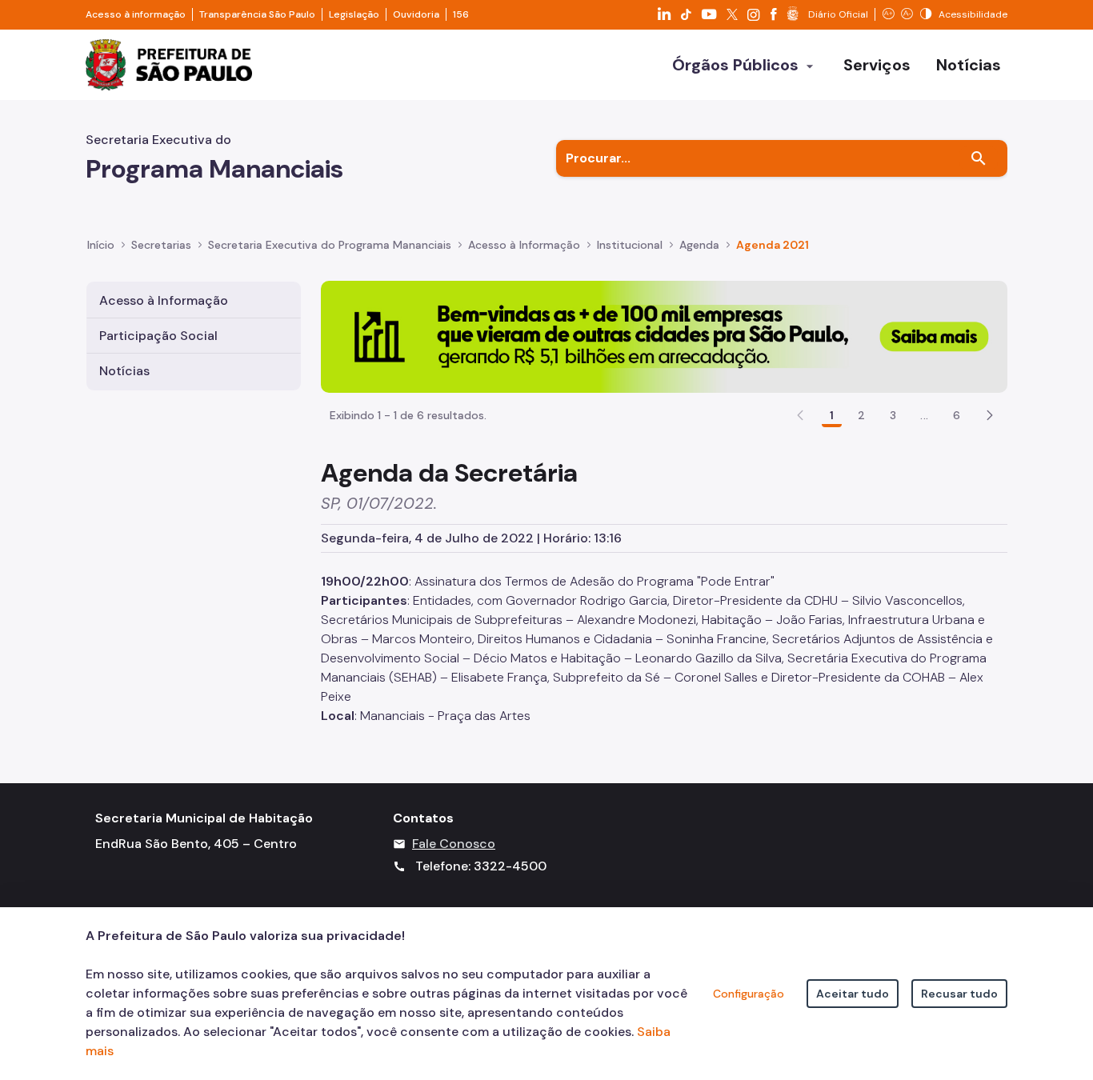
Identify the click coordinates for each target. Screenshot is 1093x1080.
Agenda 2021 (772, 245)
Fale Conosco (453, 843)
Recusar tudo (959, 993)
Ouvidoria (416, 14)
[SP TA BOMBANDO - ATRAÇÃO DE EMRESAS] (664, 335)
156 (461, 14)
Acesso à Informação (524, 245)
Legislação (354, 14)
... (924, 415)
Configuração (748, 993)
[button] (989, 415)
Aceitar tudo (852, 993)
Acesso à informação (136, 14)
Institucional (630, 245)
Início (100, 245)
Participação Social (158, 335)
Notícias (124, 370)
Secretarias (161, 245)
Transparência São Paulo (257, 14)
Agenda (699, 245)
